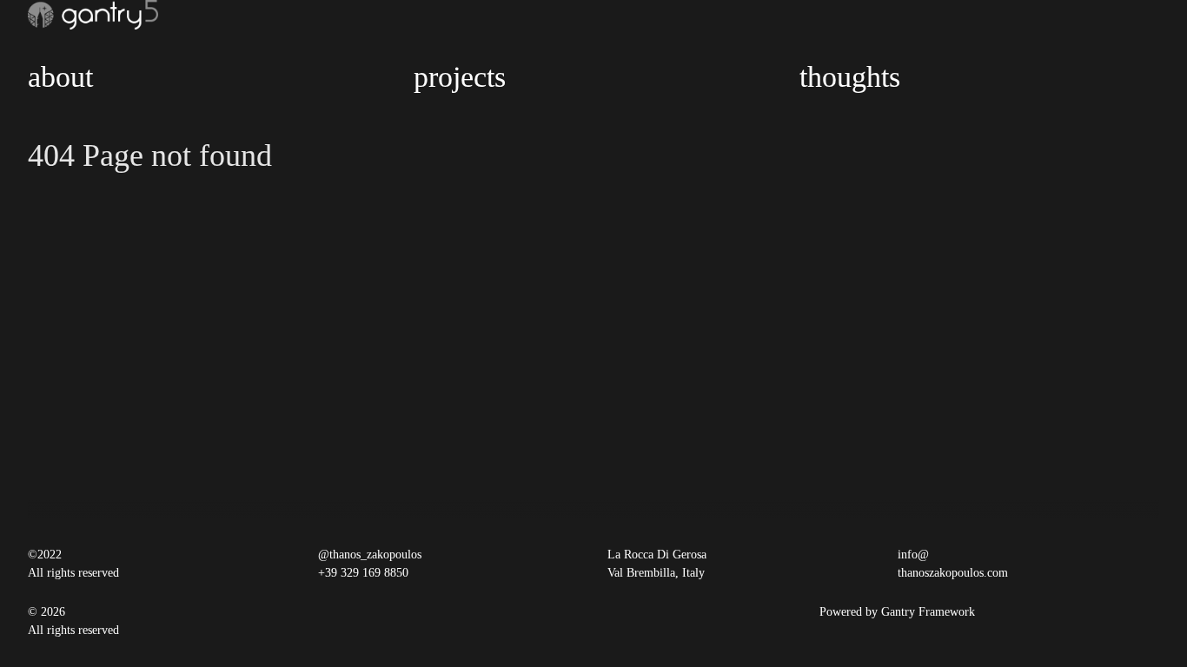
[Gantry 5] (93, 15)
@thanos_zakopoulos (369, 554)
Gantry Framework (928, 611)
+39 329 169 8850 (363, 572)
